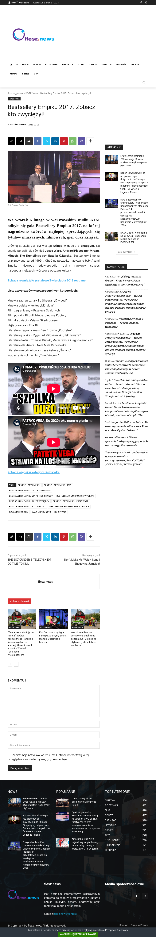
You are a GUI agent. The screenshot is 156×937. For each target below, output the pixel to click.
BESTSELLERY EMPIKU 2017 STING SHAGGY (31, 495)
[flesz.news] (33, 34)
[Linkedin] (55, 141)
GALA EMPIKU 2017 (18, 511)
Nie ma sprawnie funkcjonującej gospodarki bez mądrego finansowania (126, 441)
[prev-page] (10, 664)
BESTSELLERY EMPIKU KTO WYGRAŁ (27, 506)
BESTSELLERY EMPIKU (29, 485)
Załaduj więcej (125, 251)
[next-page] (16, 664)
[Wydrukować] (29, 141)
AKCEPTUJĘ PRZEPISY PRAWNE (78, 934)
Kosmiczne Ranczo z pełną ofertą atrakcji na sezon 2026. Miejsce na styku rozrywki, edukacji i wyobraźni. (84, 639)
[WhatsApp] (72, 141)
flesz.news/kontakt (65, 913)
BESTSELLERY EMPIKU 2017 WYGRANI (75, 495)
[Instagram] (146, 3)
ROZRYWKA (31, 93)
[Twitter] (46, 141)
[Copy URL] (11, 141)
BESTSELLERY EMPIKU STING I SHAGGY (69, 506)
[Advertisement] (103, 34)
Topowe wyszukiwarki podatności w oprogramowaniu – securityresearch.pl (126, 456)
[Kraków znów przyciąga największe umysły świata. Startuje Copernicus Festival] (53, 619)
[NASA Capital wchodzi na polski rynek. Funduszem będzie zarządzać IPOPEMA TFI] (111, 236)
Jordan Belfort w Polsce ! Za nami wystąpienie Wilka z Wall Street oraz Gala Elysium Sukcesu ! (126, 426)
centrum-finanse (114, 437)
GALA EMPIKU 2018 (41, 511)
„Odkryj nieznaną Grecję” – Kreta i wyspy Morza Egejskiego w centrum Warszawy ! (124, 280)
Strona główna (15, 93)
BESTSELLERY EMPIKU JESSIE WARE (70, 501)
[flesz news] (23, 581)
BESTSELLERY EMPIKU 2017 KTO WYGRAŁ (30, 490)
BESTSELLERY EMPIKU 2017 (57, 485)
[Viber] (81, 141)
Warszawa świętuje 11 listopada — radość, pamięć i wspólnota (124, 322)
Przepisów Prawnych (116, 930)
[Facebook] (141, 3)
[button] (143, 82)
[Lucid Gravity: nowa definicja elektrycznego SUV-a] (62, 802)
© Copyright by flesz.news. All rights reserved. (37, 925)
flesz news (20, 124)
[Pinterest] (64, 141)
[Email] (20, 141)
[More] (90, 141)
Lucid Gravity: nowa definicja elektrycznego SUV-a (84, 801)
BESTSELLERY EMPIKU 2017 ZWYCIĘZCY (29, 501)
